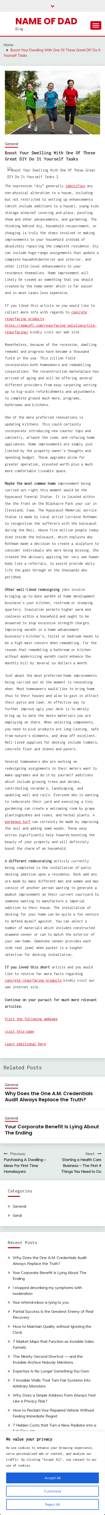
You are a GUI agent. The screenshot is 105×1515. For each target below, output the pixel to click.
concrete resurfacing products (33, 980)
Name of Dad (46, 21)
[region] (52, 1473)
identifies (75, 186)
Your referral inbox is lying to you (41, 1302)
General (11, 144)
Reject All (52, 1504)
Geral (17, 1215)
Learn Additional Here (25, 1044)
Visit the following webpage (31, 1019)
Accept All (52, 1478)
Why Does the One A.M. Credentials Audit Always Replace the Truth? (49, 1096)
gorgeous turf (17, 822)
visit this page (19, 1031)
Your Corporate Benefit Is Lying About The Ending (52, 1129)
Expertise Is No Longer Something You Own (51, 1371)
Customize (52, 1491)
